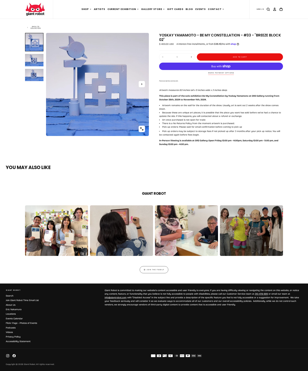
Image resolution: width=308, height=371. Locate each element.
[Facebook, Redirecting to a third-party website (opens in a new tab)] (14, 356)
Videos (9, 332)
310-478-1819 (261, 293)
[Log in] (275, 9)
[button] (91, 9)
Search (9, 295)
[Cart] (281, 9)
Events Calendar (14, 318)
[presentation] (142, 129)
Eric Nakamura (13, 309)
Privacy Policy (13, 336)
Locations (11, 314)
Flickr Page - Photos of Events (21, 323)
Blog (189, 9)
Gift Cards (175, 9)
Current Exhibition (121, 9)
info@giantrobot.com (116, 297)
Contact (215, 9)
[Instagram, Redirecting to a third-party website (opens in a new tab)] (8, 356)
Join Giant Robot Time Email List (22, 300)
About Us (10, 305)
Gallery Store (151, 9)
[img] (153, 356)
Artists (99, 9)
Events (200, 9)
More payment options (221, 73)
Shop (85, 9)
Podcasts (11, 327)
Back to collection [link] (35, 27)
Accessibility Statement (18, 341)
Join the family (155, 270)
